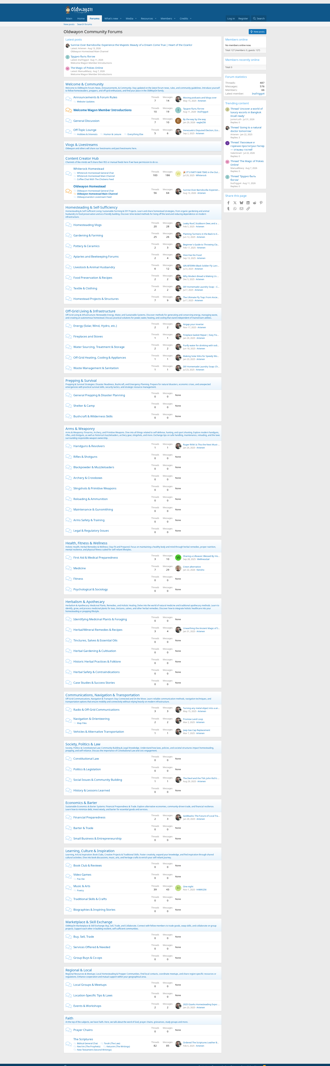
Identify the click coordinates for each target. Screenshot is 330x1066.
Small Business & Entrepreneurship (97, 838)
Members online (236, 39)
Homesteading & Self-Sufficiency (91, 207)
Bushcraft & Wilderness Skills (93, 416)
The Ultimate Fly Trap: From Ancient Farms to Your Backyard (213, 297)
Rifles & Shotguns (85, 457)
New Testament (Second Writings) (94, 1049)
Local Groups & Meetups (90, 985)
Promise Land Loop (193, 719)
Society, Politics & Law (82, 744)
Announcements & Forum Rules (95, 97)
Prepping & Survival (81, 380)
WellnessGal (203, 559)
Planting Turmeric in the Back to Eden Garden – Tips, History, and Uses (219, 233)
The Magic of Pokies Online (87, 67)
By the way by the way (194, 119)
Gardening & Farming (88, 235)
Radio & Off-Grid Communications (96, 710)
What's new (111, 18)
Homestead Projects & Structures (96, 299)
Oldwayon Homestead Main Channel (89, 51)
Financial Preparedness (89, 817)
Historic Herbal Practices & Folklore (97, 661)
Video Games (82, 874)
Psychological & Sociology (90, 589)
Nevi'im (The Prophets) (88, 1046)
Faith (69, 1018)
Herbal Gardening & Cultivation (94, 651)
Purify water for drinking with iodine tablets (205, 345)
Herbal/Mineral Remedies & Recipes (97, 630)
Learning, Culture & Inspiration (89, 850)
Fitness (78, 579)
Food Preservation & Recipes (92, 278)
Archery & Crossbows (87, 478)
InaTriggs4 (202, 111)
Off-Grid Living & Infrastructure (90, 311)
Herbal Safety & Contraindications (96, 672)
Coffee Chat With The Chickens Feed (95, 179)
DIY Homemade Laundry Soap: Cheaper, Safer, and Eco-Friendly (215, 366)
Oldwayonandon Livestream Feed (94, 196)
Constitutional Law (86, 758)
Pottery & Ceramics (86, 246)
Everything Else (135, 134)
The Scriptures (83, 1039)
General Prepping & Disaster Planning (99, 395)
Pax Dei (81, 878)
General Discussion (86, 121)
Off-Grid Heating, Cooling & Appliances (99, 357)
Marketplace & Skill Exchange (88, 922)
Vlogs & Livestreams (81, 144)
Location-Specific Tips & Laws (92, 995)
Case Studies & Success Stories (94, 683)
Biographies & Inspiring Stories (94, 910)
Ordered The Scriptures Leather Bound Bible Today (209, 1042)
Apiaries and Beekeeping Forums (96, 256)
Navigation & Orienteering (91, 719)
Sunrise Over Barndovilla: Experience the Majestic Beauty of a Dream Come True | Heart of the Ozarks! (131, 45)
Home (81, 18)
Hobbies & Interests (87, 134)
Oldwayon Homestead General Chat (95, 190)
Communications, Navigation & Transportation (102, 695)
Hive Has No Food (192, 255)
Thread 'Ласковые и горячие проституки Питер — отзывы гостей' (247, 146)
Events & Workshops (87, 1006)
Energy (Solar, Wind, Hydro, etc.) (95, 326)
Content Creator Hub (82, 158)
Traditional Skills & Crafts (90, 899)
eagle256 (201, 122)
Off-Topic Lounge (84, 130)
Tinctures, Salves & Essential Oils (95, 640)
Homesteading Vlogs (87, 225)
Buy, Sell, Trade (83, 937)
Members (166, 18)
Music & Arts (81, 886)
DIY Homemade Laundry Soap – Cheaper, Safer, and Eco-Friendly (215, 286)
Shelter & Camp (84, 406)
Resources (147, 18)
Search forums (84, 24)
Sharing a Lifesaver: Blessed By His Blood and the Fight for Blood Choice (219, 556)
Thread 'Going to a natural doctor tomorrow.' (245, 129)
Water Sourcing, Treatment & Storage (99, 347)
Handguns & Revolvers (89, 446)
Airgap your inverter (193, 324)
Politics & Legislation (87, 769)
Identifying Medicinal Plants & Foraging (100, 619)
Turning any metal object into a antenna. (203, 708)
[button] (120, 18)
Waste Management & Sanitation (96, 368)
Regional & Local (78, 970)
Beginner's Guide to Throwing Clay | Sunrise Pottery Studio (213, 244)
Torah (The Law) (112, 1043)
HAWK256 (201, 889)
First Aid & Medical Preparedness (95, 557)
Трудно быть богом (83, 56)
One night (188, 886)
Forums (94, 18)
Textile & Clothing (85, 288)
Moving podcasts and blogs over (200, 97)
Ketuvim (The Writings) (118, 1046)
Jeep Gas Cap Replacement (196, 730)
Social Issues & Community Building (97, 780)
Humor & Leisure (112, 134)
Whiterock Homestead (88, 169)
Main (69, 18)
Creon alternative (192, 566)
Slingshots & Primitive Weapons (94, 488)
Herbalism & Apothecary (84, 601)
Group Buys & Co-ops (87, 958)
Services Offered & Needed (91, 947)
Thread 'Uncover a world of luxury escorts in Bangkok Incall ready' (246, 112)
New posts (69, 24)
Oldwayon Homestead (89, 186)
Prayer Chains (83, 1030)
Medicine (79, 568)
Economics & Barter (81, 802)
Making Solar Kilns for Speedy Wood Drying (205, 356)
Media (129, 18)
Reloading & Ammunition (90, 499)
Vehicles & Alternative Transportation (98, 732)
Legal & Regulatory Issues (91, 530)
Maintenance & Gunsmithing (93, 509)
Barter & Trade (83, 828)
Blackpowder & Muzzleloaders (93, 467)
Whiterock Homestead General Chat (95, 172)
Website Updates (86, 101)
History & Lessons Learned (91, 790)
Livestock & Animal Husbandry (94, 267)
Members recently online (242, 60)
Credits (184, 18)
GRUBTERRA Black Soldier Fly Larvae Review (205, 265)
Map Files (82, 723)
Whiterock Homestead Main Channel (96, 175)
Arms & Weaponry (80, 428)
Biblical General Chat (87, 1043)
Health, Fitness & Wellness (86, 543)
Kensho (200, 569)
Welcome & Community (84, 84)
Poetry (80, 890)
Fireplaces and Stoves (88, 336)
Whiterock (201, 175)
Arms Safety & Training (88, 520)
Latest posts (73, 39)
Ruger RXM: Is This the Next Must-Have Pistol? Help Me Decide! (215, 444)
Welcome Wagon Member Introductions (91, 62)
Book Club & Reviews (87, 865)
